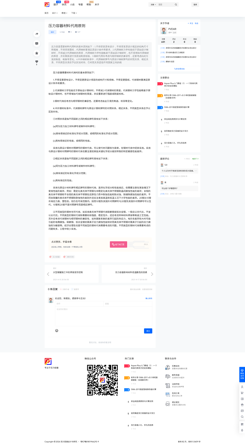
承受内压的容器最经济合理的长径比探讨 (178, 57)
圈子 (56, 3)
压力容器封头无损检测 (178, 176)
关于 (97, 4)
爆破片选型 (167, 61)
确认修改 (148, 298)
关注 (191, 23)
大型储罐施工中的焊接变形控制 (68, 272)
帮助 (88, 3)
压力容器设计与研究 (68, 442)
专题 (80, 4)
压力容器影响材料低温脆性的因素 (131, 272)
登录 (195, 4)
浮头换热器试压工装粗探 (172, 52)
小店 (72, 4)
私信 (196, 23)
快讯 (64, 3)
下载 (73, 13)
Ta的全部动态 (179, 69)
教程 (64, 13)
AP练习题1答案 (176, 194)
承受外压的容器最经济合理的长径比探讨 (178, 48)
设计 (54, 13)
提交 (148, 331)
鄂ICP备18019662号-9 (89, 442)
